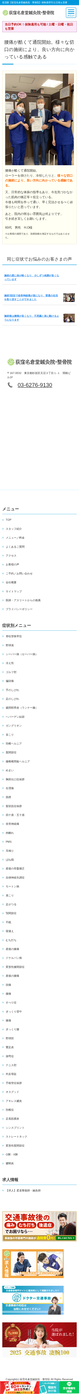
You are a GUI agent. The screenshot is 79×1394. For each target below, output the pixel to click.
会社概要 (11, 582)
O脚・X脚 (12, 1154)
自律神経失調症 (15, 877)
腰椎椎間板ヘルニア (18, 761)
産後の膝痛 (12, 949)
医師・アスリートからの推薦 (23, 600)
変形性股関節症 (15, 1145)
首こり (10, 734)
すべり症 (11, 1002)
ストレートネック (16, 1136)
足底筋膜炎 (12, 1118)
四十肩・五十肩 (15, 814)
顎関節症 (11, 913)
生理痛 (10, 788)
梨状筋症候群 (14, 806)
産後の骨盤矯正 (15, 868)
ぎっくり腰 (12, 1029)
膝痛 (8, 1020)
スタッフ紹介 (14, 528)
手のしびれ (12, 690)
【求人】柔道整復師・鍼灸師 (23, 1190)
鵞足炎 (10, 1047)
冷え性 (10, 663)
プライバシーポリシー (19, 609)
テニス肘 (11, 1065)
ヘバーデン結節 (15, 716)
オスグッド (12, 1091)
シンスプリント (15, 1127)
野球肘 (10, 1038)
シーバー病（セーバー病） (22, 654)
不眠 (8, 922)
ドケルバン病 (14, 957)
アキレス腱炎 (14, 1100)
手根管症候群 (14, 1083)
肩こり (10, 895)
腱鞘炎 (10, 1163)
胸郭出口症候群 (15, 779)
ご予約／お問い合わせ (19, 573)
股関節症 (11, 752)
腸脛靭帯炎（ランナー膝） (22, 707)
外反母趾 (11, 1073)
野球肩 (10, 645)
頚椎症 (10, 1109)
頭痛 (8, 984)
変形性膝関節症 (15, 966)
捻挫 (8, 797)
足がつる (11, 904)
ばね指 (10, 859)
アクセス (11, 555)
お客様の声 (12, 564)
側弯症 (10, 1056)
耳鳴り (10, 850)
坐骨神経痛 (12, 823)
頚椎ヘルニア (14, 743)
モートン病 (12, 886)
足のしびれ (12, 698)
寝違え (10, 931)
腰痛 (8, 993)
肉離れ (10, 832)
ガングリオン (14, 725)
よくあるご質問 (15, 546)
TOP (8, 519)
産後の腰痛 (12, 975)
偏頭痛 (10, 680)
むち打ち (11, 940)
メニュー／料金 (15, 537)
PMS (9, 841)
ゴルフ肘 (11, 672)
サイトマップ (14, 591)
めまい (10, 770)
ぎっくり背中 (14, 1011)
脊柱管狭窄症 (14, 636)
